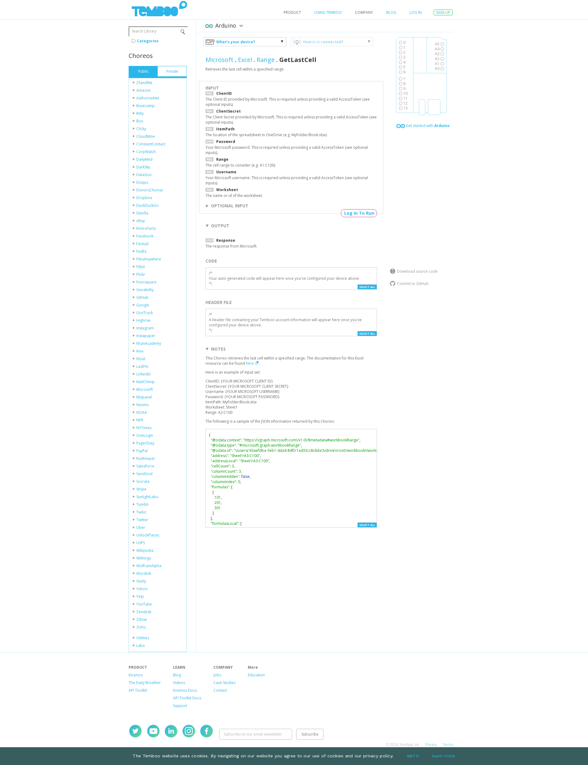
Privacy (431, 744)
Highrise (143, 320)
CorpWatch (146, 151)
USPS (140, 542)
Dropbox (144, 197)
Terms (448, 744)
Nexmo (142, 404)
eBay (140, 220)
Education (256, 675)
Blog (391, 12)
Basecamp (145, 105)
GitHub (142, 297)
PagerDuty (145, 443)
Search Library (144, 31)
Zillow (141, 619)
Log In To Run (359, 213)
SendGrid (144, 473)
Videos (179, 682)
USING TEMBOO (328, 12)
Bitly (140, 113)
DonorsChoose (149, 190)
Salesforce (145, 466)
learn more (443, 755)
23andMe (144, 82)
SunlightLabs (147, 496)
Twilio (141, 512)
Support (180, 705)
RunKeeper (145, 458)
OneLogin (144, 435)
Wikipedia (144, 550)
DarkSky (143, 167)
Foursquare (146, 282)
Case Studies (224, 682)
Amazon (143, 90)
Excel (245, 60)
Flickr (140, 274)
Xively (141, 581)
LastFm (142, 366)
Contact (220, 690)
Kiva (139, 351)
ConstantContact (150, 144)
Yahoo (142, 588)
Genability (145, 289)
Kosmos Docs (185, 690)
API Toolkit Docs (187, 698)
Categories (148, 41)
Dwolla (142, 213)
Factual (142, 243)
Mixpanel (144, 397)
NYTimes (144, 427)
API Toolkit (138, 690)
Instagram (145, 328)
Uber (140, 527)
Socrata (142, 481)
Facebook (144, 236)
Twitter (142, 519)
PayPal (142, 450)
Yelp (140, 596)
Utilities (142, 637)
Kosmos (136, 675)
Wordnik (143, 573)
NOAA (141, 412)
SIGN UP (443, 12)
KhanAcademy (148, 343)
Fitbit (140, 266)
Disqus (142, 182)
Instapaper (145, 335)
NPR (139, 420)
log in (415, 12)
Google (142, 305)
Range (266, 60)
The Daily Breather (145, 682)
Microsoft (144, 389)
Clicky (141, 128)
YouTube (144, 604)
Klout (140, 358)
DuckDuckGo (147, 205)
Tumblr (142, 504)
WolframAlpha (148, 565)
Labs (140, 645)
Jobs (217, 675)
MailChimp (145, 381)
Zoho (141, 627)
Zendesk (143, 611)
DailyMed (144, 159)
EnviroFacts (146, 228)
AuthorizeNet (147, 98)
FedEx (141, 251)
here (250, 363)
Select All (367, 287)
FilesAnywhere (148, 259)
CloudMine (145, 136)
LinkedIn (143, 374)
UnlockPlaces (147, 535)
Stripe (141, 489)
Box (139, 121)
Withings (143, 558)
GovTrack (144, 312)
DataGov (144, 174)
